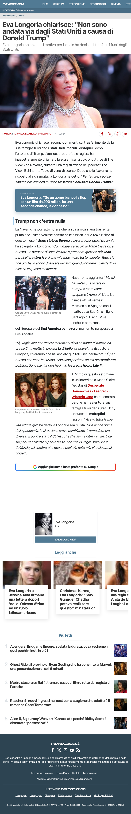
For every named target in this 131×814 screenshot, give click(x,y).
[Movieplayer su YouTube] (72, 750)
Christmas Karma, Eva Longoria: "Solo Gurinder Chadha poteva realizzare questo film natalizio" (77, 599)
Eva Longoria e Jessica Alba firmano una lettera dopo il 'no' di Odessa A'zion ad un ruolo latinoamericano (26, 601)
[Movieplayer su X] (59, 750)
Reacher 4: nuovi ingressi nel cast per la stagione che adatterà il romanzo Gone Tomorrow (60, 703)
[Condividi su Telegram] (125, 134)
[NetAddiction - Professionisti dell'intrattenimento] (73, 789)
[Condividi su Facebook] (102, 134)
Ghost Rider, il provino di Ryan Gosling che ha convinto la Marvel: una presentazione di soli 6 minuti (61, 666)
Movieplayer (9, 15)
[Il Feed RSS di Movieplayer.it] (78, 750)
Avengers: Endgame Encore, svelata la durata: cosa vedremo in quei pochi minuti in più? (59, 648)
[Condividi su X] (110, 134)
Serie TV (58, 4)
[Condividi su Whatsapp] (117, 134)
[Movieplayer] (65, 743)
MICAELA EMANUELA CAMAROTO (33, 133)
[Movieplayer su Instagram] (65, 750)
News (21, 15)
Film (45, 4)
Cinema (116, 4)
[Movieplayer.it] (13, 4)
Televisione (77, 4)
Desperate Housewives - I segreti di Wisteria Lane (91, 391)
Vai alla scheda (65, 539)
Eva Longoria (64, 522)
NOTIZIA (7, 133)
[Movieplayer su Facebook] (53, 750)
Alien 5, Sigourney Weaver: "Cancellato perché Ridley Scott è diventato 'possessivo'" (58, 721)
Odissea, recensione (25, 10)
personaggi (98, 4)
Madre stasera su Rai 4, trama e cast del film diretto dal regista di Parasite (60, 684)
